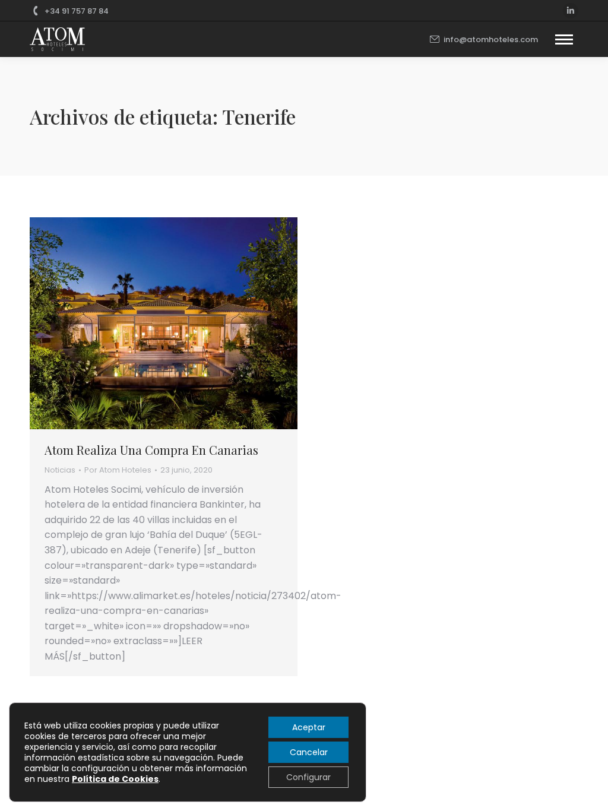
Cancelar (309, 752)
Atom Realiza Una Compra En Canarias (151, 450)
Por (117, 470)
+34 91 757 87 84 (77, 11)
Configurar (308, 777)
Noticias (60, 470)
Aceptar (308, 727)
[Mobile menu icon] (564, 39)
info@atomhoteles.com (491, 39)
